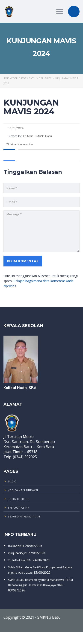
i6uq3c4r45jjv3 (17, 553)
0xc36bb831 (16, 546)
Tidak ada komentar (19, 144)
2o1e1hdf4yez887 (20, 560)
